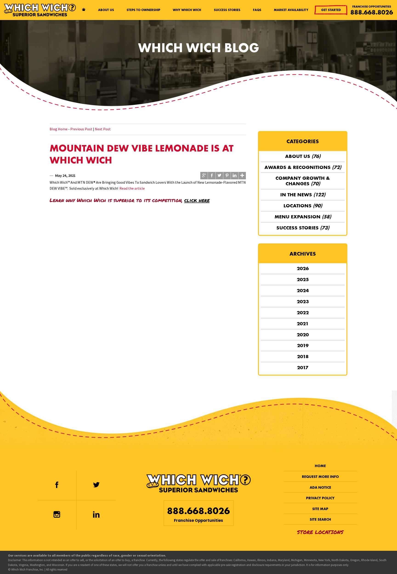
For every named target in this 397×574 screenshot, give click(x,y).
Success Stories (227, 10)
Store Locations (320, 532)
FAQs (257, 10)
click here (197, 200)
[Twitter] (96, 485)
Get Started (331, 10)
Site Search (320, 519)
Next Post (103, 129)
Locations (303, 206)
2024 (303, 290)
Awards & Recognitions (302, 167)
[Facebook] (56, 485)
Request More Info (320, 476)
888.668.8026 (371, 12)
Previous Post (81, 129)
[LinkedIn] (96, 515)
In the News (302, 194)
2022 (303, 312)
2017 (302, 367)
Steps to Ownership (143, 10)
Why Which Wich (187, 10)
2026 (303, 268)
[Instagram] (56, 515)
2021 (303, 323)
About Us (106, 10)
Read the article (132, 188)
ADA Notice (320, 487)
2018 (303, 356)
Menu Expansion (303, 217)
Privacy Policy (320, 498)
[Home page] (84, 10)
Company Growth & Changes (302, 181)
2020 (303, 334)
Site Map (320, 509)
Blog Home (59, 129)
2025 (303, 279)
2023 (303, 301)
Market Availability (291, 10)
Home (320, 466)
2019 (303, 345)
